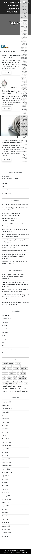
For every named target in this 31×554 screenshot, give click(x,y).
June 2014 (5, 429)
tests (26, 47)
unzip (25, 81)
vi (26, 107)
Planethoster (5, 176)
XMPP (24, 154)
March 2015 (5, 415)
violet (23, 110)
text (26, 48)
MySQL (22, 376)
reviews (4, 383)
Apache (4, 363)
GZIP (10, 371)
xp (26, 154)
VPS (20, 388)
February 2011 (6, 526)
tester (22, 47)
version (25, 103)
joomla (23, 373)
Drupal (9, 368)
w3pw (23, 130)
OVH (3, 378)
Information (5, 329)
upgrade (25, 84)
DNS (3, 368)
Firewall (16, 368)
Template (25, 43)
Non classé (5, 332)
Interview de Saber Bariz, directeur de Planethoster (12, 142)
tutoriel (25, 72)
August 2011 (5, 506)
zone (26, 158)
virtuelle (25, 119)
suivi (26, 5)
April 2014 (5, 435)
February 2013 (6, 459)
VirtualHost (24, 113)
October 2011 (6, 502)
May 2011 (4, 516)
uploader (25, 88)
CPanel (24, 366)
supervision (24, 6)
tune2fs (25, 69)
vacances (25, 95)
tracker (25, 60)
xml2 (26, 153)
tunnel (22, 71)
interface (12, 373)
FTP (26, 368)
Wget (26, 136)
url (26, 89)
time (26, 51)
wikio (26, 141)
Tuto (3, 352)
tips (26, 53)
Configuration (6, 366)
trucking (23, 68)
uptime (23, 89)
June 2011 (5, 512)
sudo (26, 2)
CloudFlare (5, 183)
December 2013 (6, 442)
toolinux (23, 58)
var (22, 96)
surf (26, 10)
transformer (24, 64)
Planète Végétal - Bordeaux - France (13, 274)
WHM (11, 391)
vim (26, 109)
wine (26, 144)
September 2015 (7, 409)
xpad (23, 155)
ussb (26, 91)
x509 (26, 147)
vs (26, 123)
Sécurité (4, 388)
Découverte (5, 315)
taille (24, 37)
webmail (25, 133)
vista (26, 120)
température (24, 41)
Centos (18, 363)
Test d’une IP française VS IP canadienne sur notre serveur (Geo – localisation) (15, 297)
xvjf (26, 155)
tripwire (25, 67)
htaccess (4, 373)
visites (22, 120)
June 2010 (5, 536)
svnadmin (25, 20)
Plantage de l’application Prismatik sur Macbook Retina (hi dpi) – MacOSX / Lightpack (13, 256)
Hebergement (18, 371)
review (22, 381)
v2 (26, 93)
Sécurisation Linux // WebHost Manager (13, 7)
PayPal (9, 378)
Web (26, 131)
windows (25, 143)
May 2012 (5, 486)
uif (26, 78)
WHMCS (17, 391)
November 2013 (7, 445)
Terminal (25, 46)
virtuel (25, 117)
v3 (21, 95)
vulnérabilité (24, 126)
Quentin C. (15, 51)
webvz (22, 136)
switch (25, 22)
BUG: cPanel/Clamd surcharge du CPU (14, 251)
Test (3, 345)
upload (25, 86)
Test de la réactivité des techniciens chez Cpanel (11, 92)
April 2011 (5, 519)
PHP (15, 378)
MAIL (9, 376)
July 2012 (5, 479)
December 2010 (6, 533)
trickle (25, 65)
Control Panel (16, 366)
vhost (25, 106)
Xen (23, 153)
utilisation (23, 93)
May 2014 (5, 432)
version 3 (25, 105)
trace (22, 60)
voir (22, 123)
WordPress (25, 391)
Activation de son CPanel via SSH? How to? (13, 56)
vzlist (26, 127)
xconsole (25, 151)
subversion (24, 1)
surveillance (24, 12)
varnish (25, 96)
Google (4, 371)
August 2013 (5, 449)
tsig (26, 68)
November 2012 (7, 465)
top (26, 58)
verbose (25, 102)
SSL (14, 386)
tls (23, 54)
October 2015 (6, 405)
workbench (24, 146)
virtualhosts (24, 114)
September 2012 (7, 472)
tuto (26, 71)
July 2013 (5, 452)
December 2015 (6, 402)
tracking (25, 61)
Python (4, 335)
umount (22, 79)
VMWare (25, 122)
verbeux (25, 100)
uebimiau (23, 78)
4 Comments (24, 160)
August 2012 (5, 476)
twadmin (25, 74)
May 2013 (5, 455)
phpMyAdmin (22, 378)
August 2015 (5, 412)
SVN (26, 19)
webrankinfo (24, 134)
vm (21, 122)
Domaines (5, 322)
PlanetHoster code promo (10, 178)
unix (26, 79)
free (22, 368)
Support (25, 8)
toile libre (25, 55)
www (23, 147)
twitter (25, 75)
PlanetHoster (5, 381)
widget (25, 138)
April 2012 (5, 489)
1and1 (3, 186)
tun (22, 69)
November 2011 (6, 499)
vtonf (26, 124)
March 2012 (5, 492)
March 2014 (5, 439)
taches (23, 36)
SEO (3, 342)
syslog (25, 23)
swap (22, 22)
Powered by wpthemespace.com (18, 552)
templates (24, 44)
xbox (26, 148)
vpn (24, 123)
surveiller (25, 13)
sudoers (25, 3)
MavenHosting (6, 193)
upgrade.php (24, 85)
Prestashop (15, 381)
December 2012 (6, 462)
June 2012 (5, 482)
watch (23, 131)
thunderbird (13, 388)
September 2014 (7, 425)
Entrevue (4, 325)
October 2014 (6, 422)
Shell (26, 383)
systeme (25, 33)
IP (18, 373)
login (3, 376)
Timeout (23, 53)
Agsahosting (5, 190)
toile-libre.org (24, 57)
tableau (25, 34)
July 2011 (4, 509)
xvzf (23, 157)
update (25, 82)
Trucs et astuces (7, 349)
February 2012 (6, 496)
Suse (23, 15)
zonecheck (23, 160)
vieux (23, 109)
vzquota (25, 129)
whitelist (25, 137)
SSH (9, 386)
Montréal (15, 376)
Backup (11, 363)
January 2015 (6, 419)
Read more (6, 72)
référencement (13, 383)
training (25, 62)
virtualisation (24, 116)
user (23, 91)
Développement (6, 319)
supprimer (24, 9)
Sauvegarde (5, 339)
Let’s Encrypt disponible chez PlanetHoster (15, 204)
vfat (23, 106)
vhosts (23, 107)
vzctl (23, 127)
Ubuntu (25, 77)
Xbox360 (25, 150)
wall (26, 130)
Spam (4, 386)
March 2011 (5, 522)
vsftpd (22, 124)
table (22, 34)
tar (26, 37)
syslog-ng (24, 24)
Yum (26, 157)
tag (26, 36)
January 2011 (6, 529)
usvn (26, 92)
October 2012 (6, 469)
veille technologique (24, 99)
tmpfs (25, 54)
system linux (24, 26)
